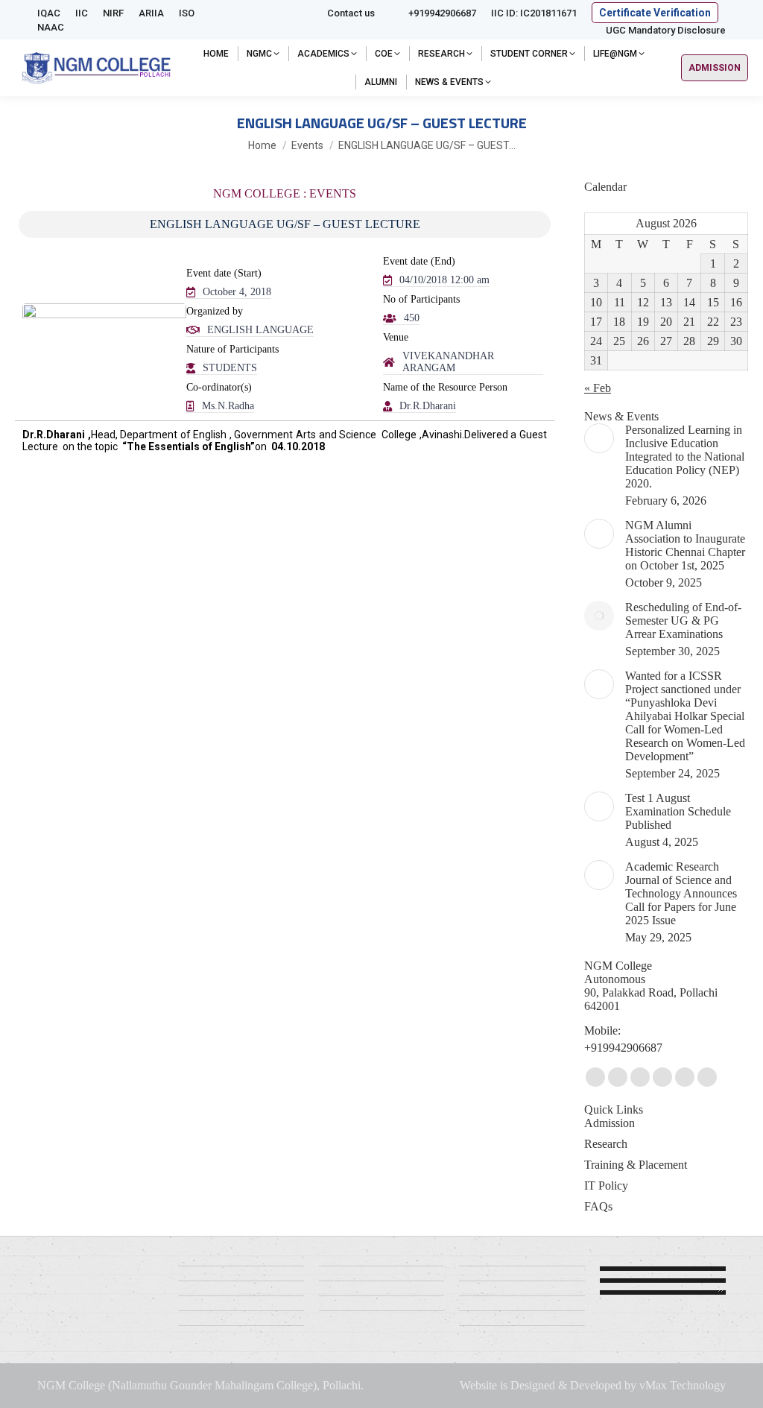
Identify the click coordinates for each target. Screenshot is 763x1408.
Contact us (351, 13)
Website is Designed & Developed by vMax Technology (593, 1385)
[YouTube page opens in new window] (617, 1077)
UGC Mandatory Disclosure (666, 30)
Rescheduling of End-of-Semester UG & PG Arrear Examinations (683, 620)
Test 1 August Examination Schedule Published (678, 811)
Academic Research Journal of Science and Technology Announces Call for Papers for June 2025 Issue (681, 893)
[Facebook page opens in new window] (595, 1077)
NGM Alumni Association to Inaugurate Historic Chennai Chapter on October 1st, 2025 (685, 545)
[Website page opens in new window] (662, 1077)
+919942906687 (442, 13)
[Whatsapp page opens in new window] (707, 1077)
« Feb (597, 388)
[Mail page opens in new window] (640, 1077)
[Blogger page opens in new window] (684, 1077)
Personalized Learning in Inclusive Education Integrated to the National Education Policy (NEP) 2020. (684, 456)
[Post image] (599, 438)
